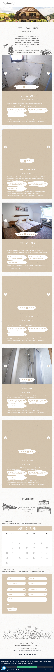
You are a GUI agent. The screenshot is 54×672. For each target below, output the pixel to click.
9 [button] (35, 234)
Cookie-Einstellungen (37, 650)
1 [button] (24, 160)
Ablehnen (9, 667)
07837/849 (16, 650)
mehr (44, 667)
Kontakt (34, 654)
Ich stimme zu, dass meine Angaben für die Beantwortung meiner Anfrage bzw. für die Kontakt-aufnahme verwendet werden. (27, 605)
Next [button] (48, 73)
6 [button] (28, 87)
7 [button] (31, 234)
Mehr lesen (14, 605)
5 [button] (26, 234)
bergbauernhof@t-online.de (26, 650)
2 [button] (26, 160)
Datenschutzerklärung (49, 669)
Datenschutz (27, 654)
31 (12, 562)
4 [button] (24, 234)
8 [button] (33, 234)
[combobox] (37, 589)
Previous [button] (5, 73)
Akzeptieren (27, 667)
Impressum (20, 654)
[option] (27, 73)
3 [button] (29, 161)
